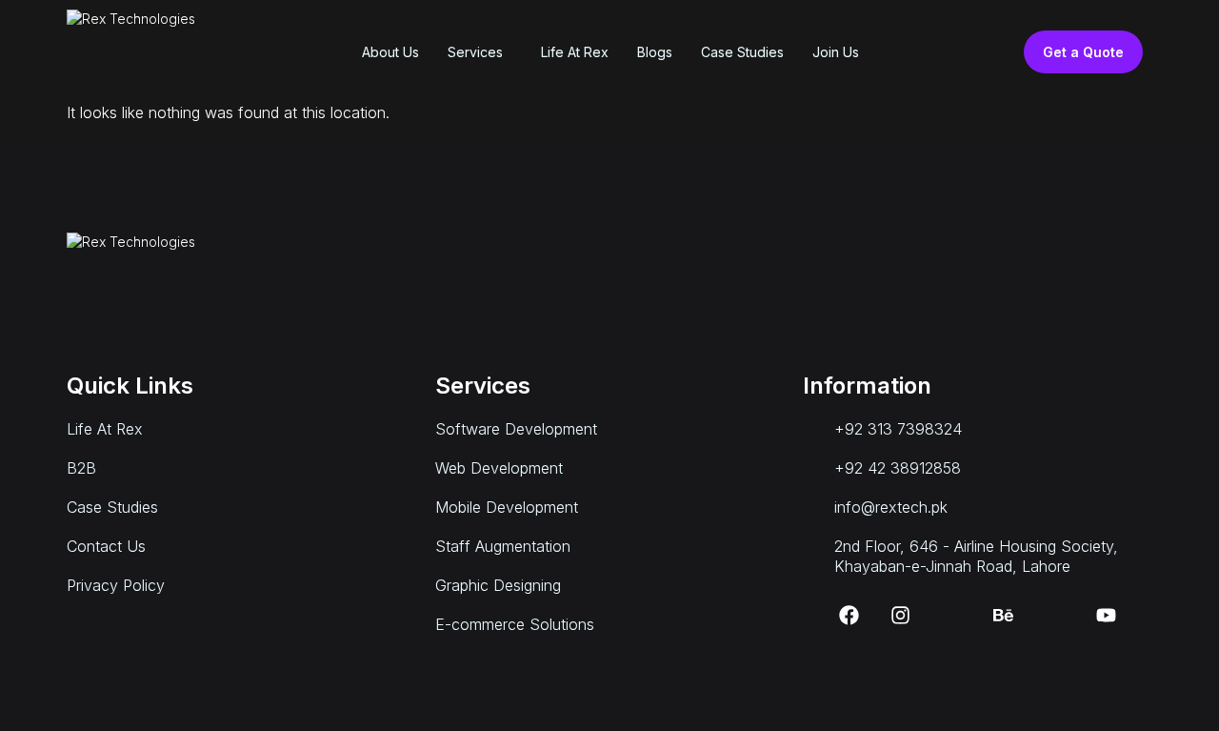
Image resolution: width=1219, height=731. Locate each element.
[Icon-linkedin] (952, 616)
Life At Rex (575, 52)
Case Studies (742, 52)
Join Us (835, 52)
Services (475, 52)
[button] (480, 52)
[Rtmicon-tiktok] (1055, 616)
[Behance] (1004, 616)
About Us (390, 52)
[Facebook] (849, 616)
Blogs (654, 52)
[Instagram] (901, 616)
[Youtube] (1107, 616)
